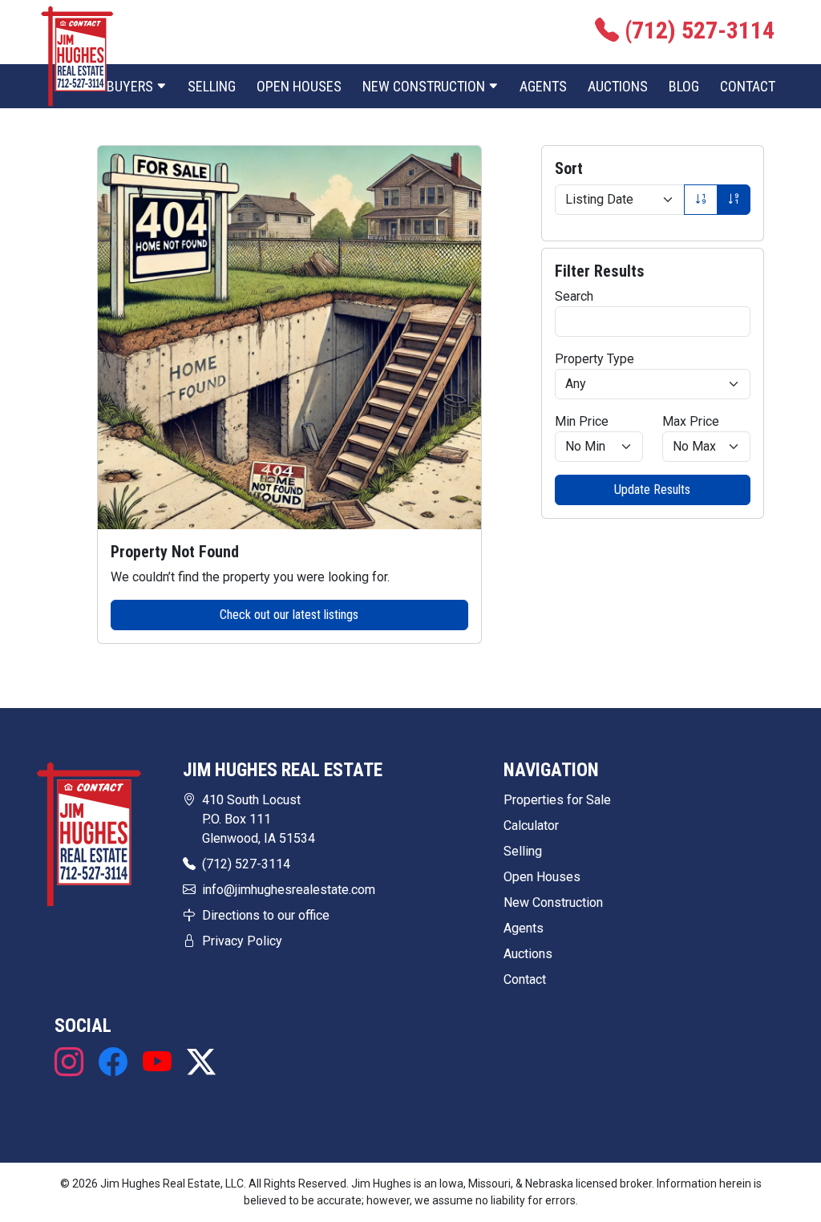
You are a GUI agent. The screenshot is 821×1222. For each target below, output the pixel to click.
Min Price (582, 421)
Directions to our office (266, 915)
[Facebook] (113, 1062)
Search (574, 296)
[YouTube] (157, 1062)
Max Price (690, 421)
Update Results (652, 489)
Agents (543, 86)
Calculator (531, 825)
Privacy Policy (242, 941)
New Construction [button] (425, 86)
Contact (747, 86)
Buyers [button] (131, 86)
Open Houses (299, 86)
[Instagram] (73, 1062)
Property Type (594, 358)
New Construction (553, 902)
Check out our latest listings (289, 614)
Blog (684, 86)
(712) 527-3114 (246, 864)
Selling (212, 86)
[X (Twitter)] (197, 1062)
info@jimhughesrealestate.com (288, 889)
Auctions (618, 86)
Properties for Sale (557, 799)
